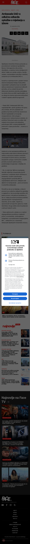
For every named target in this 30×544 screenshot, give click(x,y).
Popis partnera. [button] (20, 276)
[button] (15, 265)
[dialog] (15, 272)
